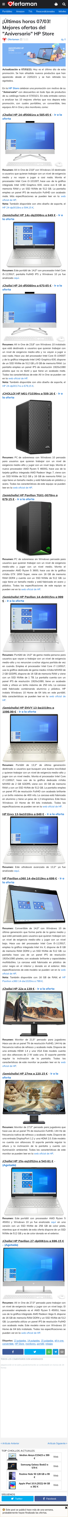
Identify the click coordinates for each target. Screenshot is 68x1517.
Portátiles (7, 11)
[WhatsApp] (49, 1352)
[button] (3, 4)
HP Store (14, 88)
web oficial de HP (18, 378)
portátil (40, 1344)
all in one (59, 1341)
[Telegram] (55, 1352)
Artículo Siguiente (57, 1443)
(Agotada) (9, 1165)
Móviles (62, 11)
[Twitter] (35, 1352)
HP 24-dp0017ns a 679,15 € (18, 385)
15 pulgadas (47, 1341)
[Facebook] (13, 1352)
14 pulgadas (33, 1341)
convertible (8, 1344)
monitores (30, 1344)
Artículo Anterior (10, 1443)
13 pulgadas (20, 1341)
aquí (16, 277)
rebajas (49, 1344)
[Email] (62, 1352)
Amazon (20, 11)
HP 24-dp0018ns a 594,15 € (18, 207)
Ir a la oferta (25, 499)
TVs (30, 11)
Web (55, 1456)
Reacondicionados (45, 11)
